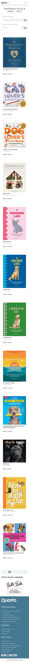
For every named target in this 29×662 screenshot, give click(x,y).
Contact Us (5, 641)
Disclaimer (5, 633)
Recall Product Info (7, 649)
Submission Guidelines (8, 643)
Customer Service (7, 629)
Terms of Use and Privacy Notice (11, 611)
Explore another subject (10, 24)
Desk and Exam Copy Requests (11, 645)
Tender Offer (5, 651)
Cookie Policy (6, 613)
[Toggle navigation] (26, 2)
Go (25, 20)
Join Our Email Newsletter (9, 647)
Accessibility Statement (8, 621)
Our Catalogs (6, 631)
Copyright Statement (8, 615)
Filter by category (8, 16)
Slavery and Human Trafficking (10, 619)
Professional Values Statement (10, 617)
